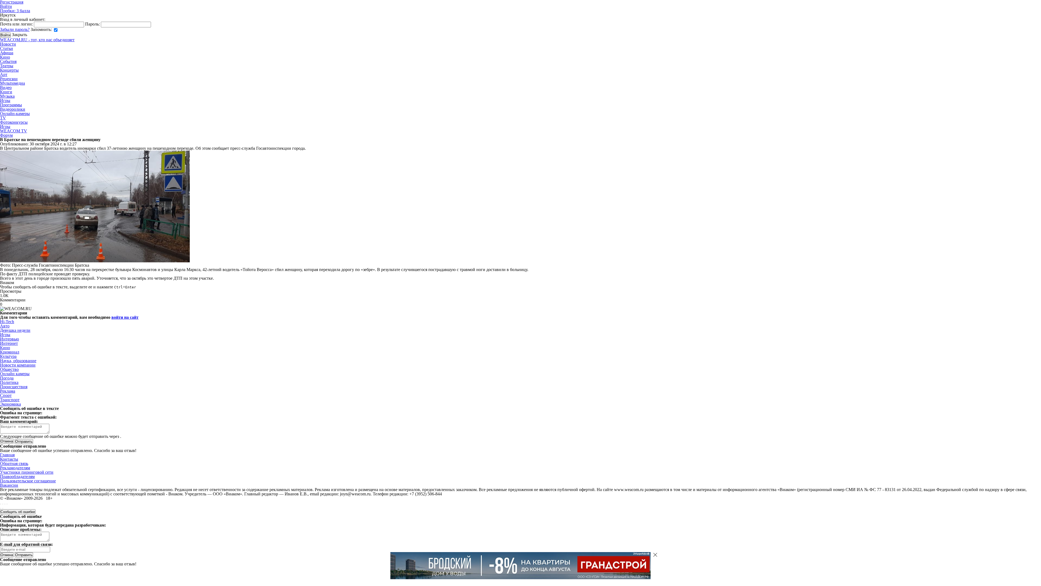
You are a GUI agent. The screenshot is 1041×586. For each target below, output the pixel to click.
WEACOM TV (13, 131)
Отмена (7, 441)
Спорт (6, 395)
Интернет (9, 343)
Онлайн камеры (15, 373)
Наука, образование (18, 360)
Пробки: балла (15, 10)
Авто (4, 326)
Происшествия (13, 386)
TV (3, 118)
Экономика (10, 404)
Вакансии (9, 485)
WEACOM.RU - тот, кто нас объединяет (37, 39)
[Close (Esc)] (0, 504)
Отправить (24, 555)
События (8, 61)
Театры (6, 65)
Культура (8, 356)
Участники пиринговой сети (26, 472)
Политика (9, 382)
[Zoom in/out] (7, 504)
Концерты (9, 70)
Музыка (7, 96)
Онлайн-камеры (15, 113)
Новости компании (18, 365)
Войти (6, 6)
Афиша (6, 52)
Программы (11, 105)
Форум (6, 135)
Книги (6, 92)
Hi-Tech (7, 321)
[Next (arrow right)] (2, 508)
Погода (7, 378)
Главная (7, 455)
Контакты (9, 459)
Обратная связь (14, 463)
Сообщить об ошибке (18, 512)
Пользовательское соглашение (28, 481)
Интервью (9, 339)
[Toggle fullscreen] (4, 504)
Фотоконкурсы (14, 122)
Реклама (7, 391)
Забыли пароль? (15, 29)
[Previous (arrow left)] (0, 508)
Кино (5, 57)
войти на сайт (125, 317)
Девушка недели (15, 330)
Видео (6, 87)
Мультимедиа (12, 83)
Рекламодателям (15, 468)
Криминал (9, 352)
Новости (8, 44)
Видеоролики (12, 109)
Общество (9, 369)
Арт (3, 74)
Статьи (6, 48)
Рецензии (9, 79)
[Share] (2, 504)
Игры (5, 100)
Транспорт (10, 399)
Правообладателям (17, 476)
